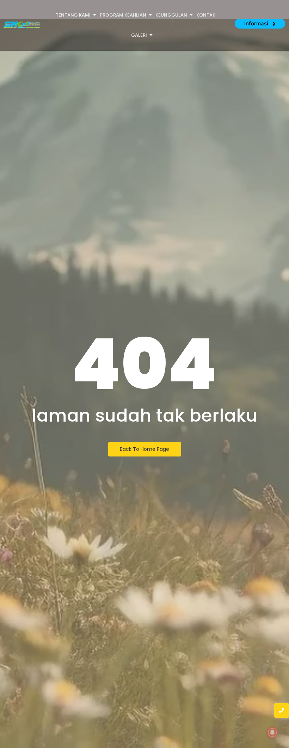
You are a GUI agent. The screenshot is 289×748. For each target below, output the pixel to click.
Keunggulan (171, 15)
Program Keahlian (123, 15)
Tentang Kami (73, 15)
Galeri (139, 35)
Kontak (205, 15)
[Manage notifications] (272, 732)
